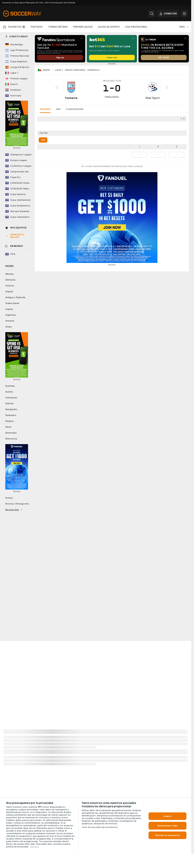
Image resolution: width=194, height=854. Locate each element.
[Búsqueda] (152, 13)
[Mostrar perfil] (71, 87)
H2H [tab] (58, 109)
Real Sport (153, 98)
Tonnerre (71, 98)
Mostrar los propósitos (167, 835)
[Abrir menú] (184, 13)
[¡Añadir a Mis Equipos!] (57, 87)
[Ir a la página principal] (29, 14)
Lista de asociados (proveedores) (99, 827)
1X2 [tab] (43, 140)
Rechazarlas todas (167, 825)
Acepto (167, 816)
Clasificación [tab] (74, 109)
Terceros (34, 846)
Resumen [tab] (45, 109)
